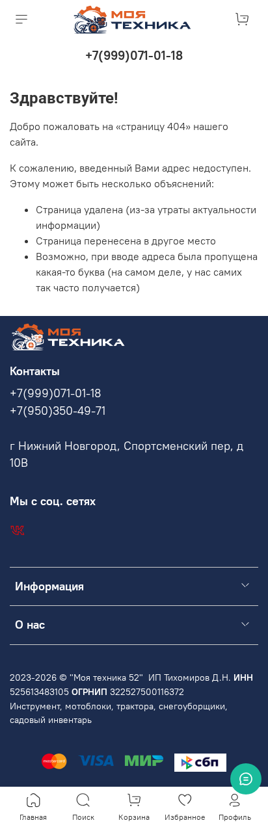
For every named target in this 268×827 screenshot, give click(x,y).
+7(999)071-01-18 (134, 55)
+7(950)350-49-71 (57, 411)
